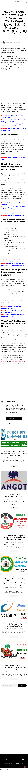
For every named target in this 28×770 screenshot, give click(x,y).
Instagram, (15, 361)
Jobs (14, 8)
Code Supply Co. (19, 763)
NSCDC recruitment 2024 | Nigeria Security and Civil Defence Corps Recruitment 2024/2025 (14, 538)
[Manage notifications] (25, 767)
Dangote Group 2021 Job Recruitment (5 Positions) (14, 495)
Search (22, 685)
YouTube (20, 361)
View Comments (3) (13, 418)
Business (10, 491)
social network (9, 363)
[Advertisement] (14, 86)
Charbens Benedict (10, 42)
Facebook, (4, 361)
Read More (13, 466)
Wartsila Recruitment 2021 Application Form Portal (14, 625)
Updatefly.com (14, 2)
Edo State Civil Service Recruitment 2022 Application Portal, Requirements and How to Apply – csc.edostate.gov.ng (14, 582)
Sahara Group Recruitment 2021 (15, 215)
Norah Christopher (12, 499)
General (15, 491)
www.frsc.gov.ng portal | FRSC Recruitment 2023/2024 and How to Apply (14, 667)
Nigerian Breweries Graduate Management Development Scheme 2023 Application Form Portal (14, 453)
